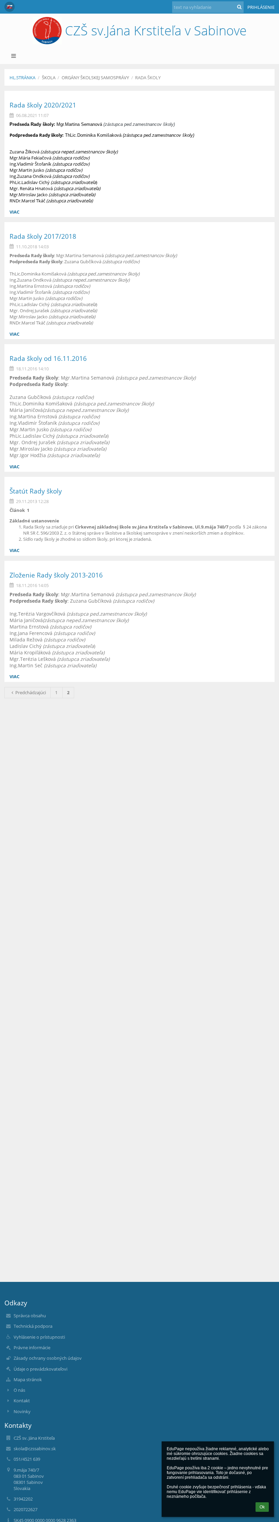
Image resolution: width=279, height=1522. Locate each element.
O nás (19, 1390)
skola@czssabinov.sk (35, 1448)
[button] (9, 7)
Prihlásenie (261, 7)
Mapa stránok (28, 1379)
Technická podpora (33, 1326)
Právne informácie (32, 1347)
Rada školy (148, 77)
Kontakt (22, 1401)
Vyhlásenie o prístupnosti (39, 1337)
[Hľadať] (239, 7)
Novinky (22, 1411)
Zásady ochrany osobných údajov (48, 1358)
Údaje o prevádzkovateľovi (40, 1369)
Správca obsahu (30, 1315)
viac (14, 212)
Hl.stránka (22, 77)
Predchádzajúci (30, 692)
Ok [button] (262, 1507)
